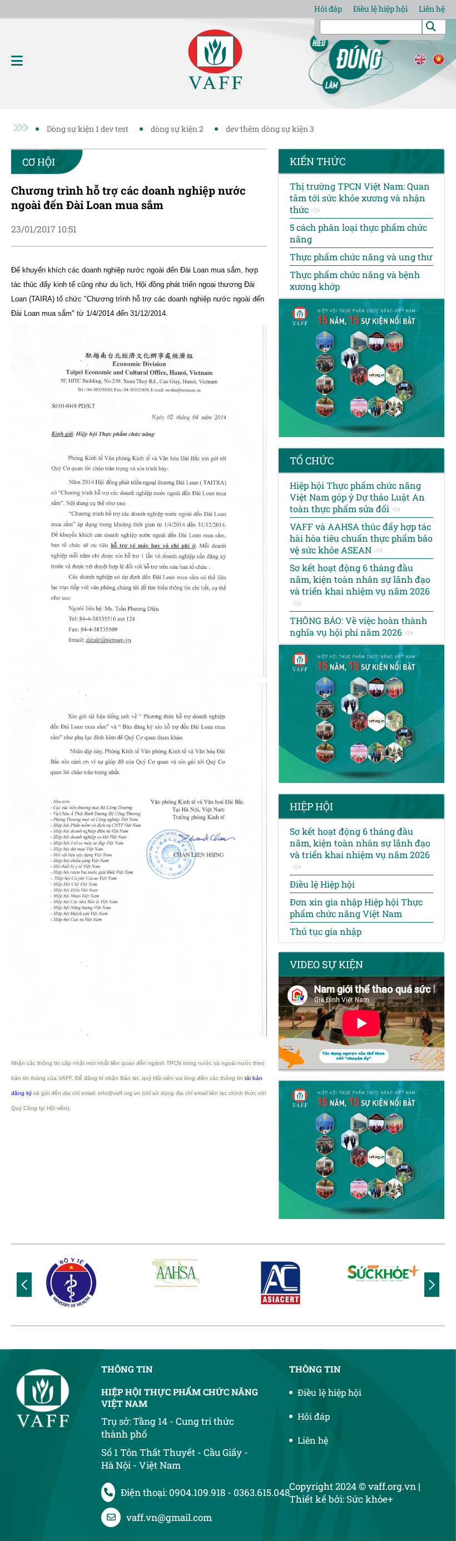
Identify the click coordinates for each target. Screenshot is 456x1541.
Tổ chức (312, 460)
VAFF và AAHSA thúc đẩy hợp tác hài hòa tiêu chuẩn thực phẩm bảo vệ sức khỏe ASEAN (361, 538)
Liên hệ (432, 8)
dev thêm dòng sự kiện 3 (270, 128)
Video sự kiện (326, 964)
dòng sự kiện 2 (177, 128)
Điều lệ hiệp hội (380, 8)
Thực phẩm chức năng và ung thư (361, 256)
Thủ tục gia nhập (325, 931)
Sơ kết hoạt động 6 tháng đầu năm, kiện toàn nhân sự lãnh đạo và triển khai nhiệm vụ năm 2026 (360, 579)
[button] (431, 1284)
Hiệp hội (311, 806)
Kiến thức (317, 161)
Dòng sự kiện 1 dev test (87, 128)
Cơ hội (38, 162)
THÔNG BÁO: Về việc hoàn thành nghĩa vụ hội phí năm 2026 (358, 626)
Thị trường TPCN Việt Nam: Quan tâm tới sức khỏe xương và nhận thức (360, 197)
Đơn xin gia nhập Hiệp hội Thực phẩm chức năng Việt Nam (356, 907)
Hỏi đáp (328, 8)
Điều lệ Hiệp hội (322, 884)
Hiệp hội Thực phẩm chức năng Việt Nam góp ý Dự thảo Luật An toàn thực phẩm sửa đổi (357, 496)
